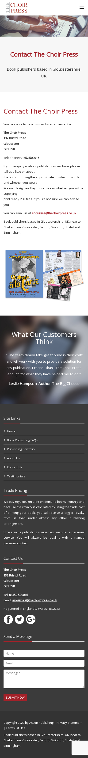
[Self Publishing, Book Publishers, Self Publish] (17, 7)
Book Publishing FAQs (22, 440)
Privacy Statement (69, 722)
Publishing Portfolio (21, 449)
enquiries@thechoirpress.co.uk (54, 213)
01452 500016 (18, 595)
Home (11, 431)
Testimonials (16, 476)
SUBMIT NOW (15, 697)
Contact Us (14, 467)
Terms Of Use (15, 728)
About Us (13, 458)
